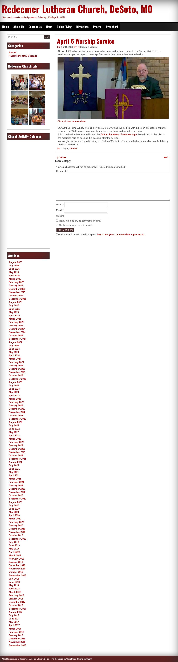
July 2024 (14, 345)
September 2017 (17, 608)
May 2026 (14, 272)
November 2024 (17, 332)
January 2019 (16, 562)
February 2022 (16, 442)
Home (5, 27)
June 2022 (14, 428)
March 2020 (15, 518)
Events (74, 148)
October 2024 (16, 335)
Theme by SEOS (84, 659)
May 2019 (14, 548)
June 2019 (14, 545)
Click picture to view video (72, 121)
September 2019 (17, 539)
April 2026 (14, 275)
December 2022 (17, 408)
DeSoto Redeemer (89, 47)
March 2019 (15, 555)
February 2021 (16, 482)
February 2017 (16, 632)
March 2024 (15, 358)
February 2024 (16, 362)
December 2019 (17, 528)
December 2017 (17, 602)
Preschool (112, 27)
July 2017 (14, 615)
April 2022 (14, 435)
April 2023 (14, 395)
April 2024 (14, 355)
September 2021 (17, 458)
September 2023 (17, 379)
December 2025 (17, 289)
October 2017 (16, 605)
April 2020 (14, 515)
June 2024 (14, 349)
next (167, 157)
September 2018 (17, 575)
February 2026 (16, 282)
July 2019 (14, 542)
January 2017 (16, 635)
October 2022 (16, 415)
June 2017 (14, 618)
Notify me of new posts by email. (75, 225)
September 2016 (17, 645)
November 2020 (17, 492)
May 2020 (14, 512)
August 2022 (15, 422)
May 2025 (14, 312)
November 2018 (17, 568)
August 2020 (15, 502)
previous (60, 157)
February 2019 (16, 558)
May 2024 (14, 352)
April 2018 (14, 588)
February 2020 (16, 522)
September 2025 (17, 299)
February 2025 (16, 322)
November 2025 (17, 292)
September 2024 (17, 339)
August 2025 (15, 302)
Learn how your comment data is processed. (121, 234)
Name (60, 204)
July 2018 (14, 578)
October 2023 (16, 375)
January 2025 (16, 325)
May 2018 (14, 585)
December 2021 (17, 449)
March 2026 (15, 279)
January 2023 (16, 405)
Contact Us (35, 27)
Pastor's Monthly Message (23, 56)
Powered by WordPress (65, 659)
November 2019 (17, 532)
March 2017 (15, 628)
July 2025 (14, 305)
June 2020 (14, 508)
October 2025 (16, 295)
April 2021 (14, 475)
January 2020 (16, 525)
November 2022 (17, 412)
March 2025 (15, 319)
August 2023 (15, 382)
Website (60, 216)
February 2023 (16, 402)
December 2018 (17, 565)
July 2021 (14, 465)
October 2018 (16, 572)
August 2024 (15, 342)
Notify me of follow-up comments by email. (80, 220)
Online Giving (64, 27)
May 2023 (14, 392)
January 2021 (16, 485)
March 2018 (15, 592)
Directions (82, 27)
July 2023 (14, 385)
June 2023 (14, 389)
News (49, 27)
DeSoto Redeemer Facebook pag (118, 134)
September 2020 (17, 498)
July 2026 (14, 265)
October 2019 (16, 535)
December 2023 (17, 369)
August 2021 (15, 462)
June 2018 (14, 582)
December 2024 (17, 329)
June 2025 (14, 309)
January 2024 (16, 365)
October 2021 (16, 455)
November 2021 (17, 452)
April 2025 (14, 315)
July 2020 (14, 505)
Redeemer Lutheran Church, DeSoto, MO (77, 8)
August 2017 (15, 612)
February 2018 (16, 595)
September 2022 (17, 419)
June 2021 (14, 469)
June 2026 (14, 269)
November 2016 (17, 642)
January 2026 (16, 285)
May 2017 (14, 622)
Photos (97, 27)
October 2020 (16, 495)
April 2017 (14, 625)
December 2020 (17, 489)
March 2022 (15, 439)
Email (59, 210)
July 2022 (14, 425)
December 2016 (17, 638)
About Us (18, 27)
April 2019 (14, 552)
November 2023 (17, 372)
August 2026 (15, 262)
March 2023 (15, 399)
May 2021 (14, 472)
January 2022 (16, 445)
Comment (61, 171)
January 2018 (16, 598)
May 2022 (14, 432)
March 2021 (15, 478)
